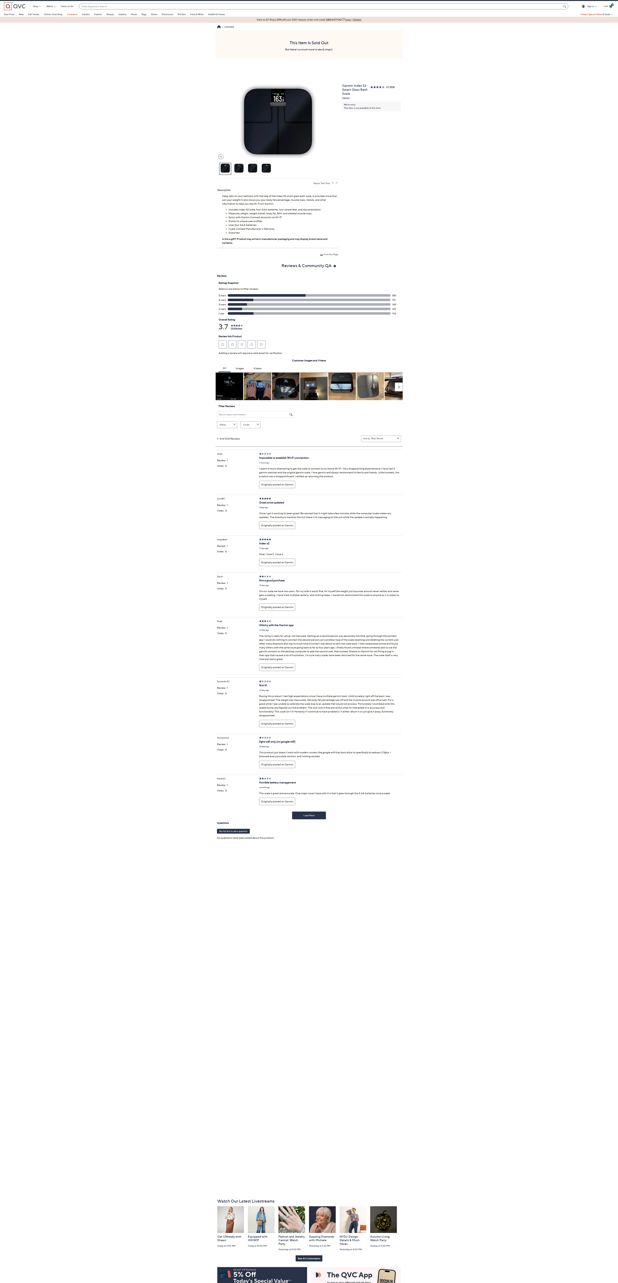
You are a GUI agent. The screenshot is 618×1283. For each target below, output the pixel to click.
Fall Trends (33, 14)
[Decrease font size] (337, 183)
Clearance (72, 14)
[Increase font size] (333, 183)
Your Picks (9, 14)
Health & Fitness (216, 14)
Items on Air (67, 6)
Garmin (346, 97)
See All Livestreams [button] (309, 1258)
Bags (143, 14)
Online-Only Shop (53, 14)
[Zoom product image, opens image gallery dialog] (220, 157)
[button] (584, 6)
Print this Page (330, 254)
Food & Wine (197, 14)
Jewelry (122, 14)
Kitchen (182, 14)
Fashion (98, 14)
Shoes (134, 14)
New (21, 14)
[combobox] (320, 6)
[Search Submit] (565, 6)
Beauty (110, 14)
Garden (86, 14)
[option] (309, 20)
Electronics (167, 14)
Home (154, 14)
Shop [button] (35, 6)
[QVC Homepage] (218, 27)
